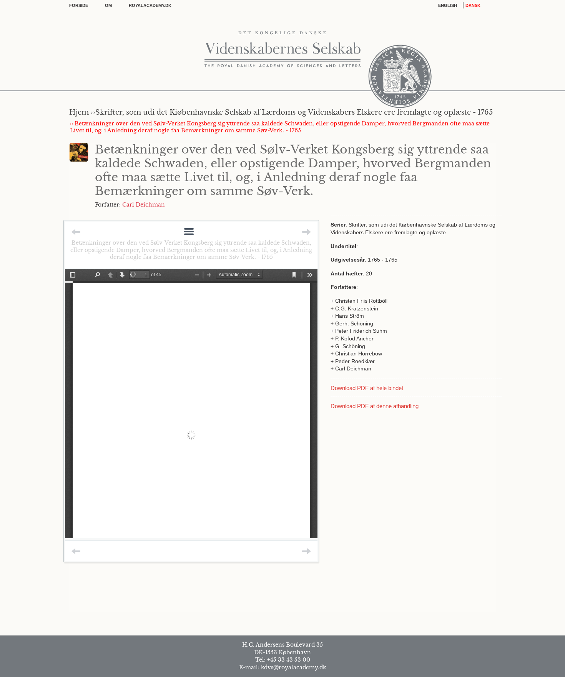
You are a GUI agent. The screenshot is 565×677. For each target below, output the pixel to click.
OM (108, 5)
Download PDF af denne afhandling (375, 406)
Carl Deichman (143, 204)
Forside (78, 5)
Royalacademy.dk (150, 5)
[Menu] (189, 232)
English (447, 5)
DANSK (472, 5)
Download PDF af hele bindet (367, 388)
